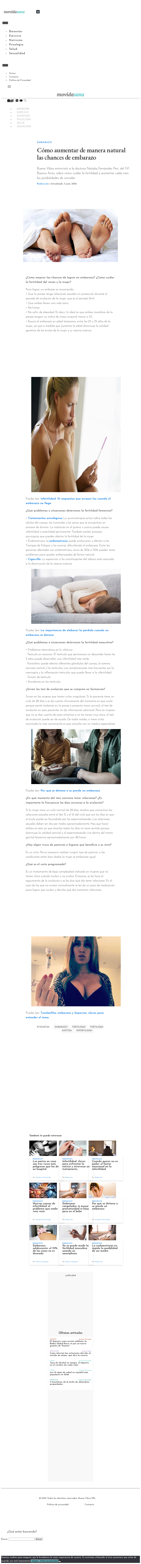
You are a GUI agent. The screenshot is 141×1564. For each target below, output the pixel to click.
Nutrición (16, 40)
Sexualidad (17, 53)
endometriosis (59, 541)
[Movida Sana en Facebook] (8, 101)
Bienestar (15, 31)
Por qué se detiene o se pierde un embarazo (70, 790)
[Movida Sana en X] (17, 101)
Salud (13, 49)
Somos (12, 73)
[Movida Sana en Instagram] (12, 101)
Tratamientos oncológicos (44, 518)
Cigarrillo (34, 559)
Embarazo (44, 142)
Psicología (16, 44)
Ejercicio (15, 36)
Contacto (13, 77)
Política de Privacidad (20, 80)
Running (53, 1339)
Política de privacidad (57, 1505)
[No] (60, 1561)
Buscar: (4, 1539)
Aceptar (35, 1561)
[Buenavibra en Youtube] (21, 101)
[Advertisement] (84, 197)
